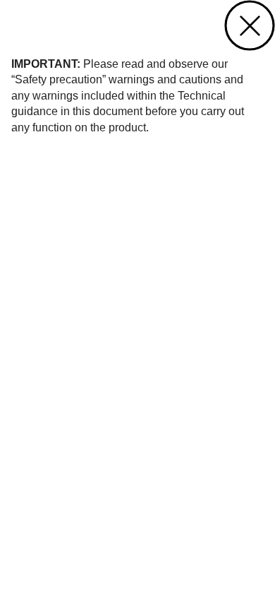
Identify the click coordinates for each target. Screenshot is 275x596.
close (249, 25)
